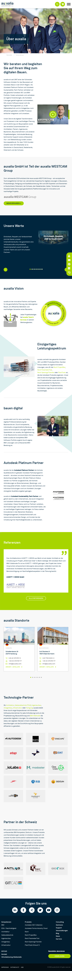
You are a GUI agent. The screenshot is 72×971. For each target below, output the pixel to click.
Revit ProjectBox (59, 367)
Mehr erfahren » (13, 203)
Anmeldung (59, 956)
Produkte (28, 922)
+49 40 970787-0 (14, 658)
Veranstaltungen (62, 930)
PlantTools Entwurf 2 (32, 945)
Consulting (60, 922)
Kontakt (4, 954)
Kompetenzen (6, 922)
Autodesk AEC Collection (33, 925)
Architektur (10, 705)
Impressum (5, 967)
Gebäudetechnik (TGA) (23, 705)
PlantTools (62, 372)
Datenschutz (14, 967)
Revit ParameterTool (44, 370)
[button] (30, 269)
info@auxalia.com (15, 664)
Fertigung (29, 708)
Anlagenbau (8, 708)
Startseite (9, 55)
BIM (2, 925)
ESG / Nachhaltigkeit (8, 928)
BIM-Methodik (35, 716)
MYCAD (4, 951)
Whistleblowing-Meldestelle (11, 957)
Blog (57, 933)
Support (59, 928)
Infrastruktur (17, 708)
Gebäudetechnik (7, 935)
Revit (26, 932)
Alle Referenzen (36, 598)
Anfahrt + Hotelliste (13, 667)
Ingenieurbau (36, 705)
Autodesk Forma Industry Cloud (36, 928)
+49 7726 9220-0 (48, 658)
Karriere (59, 939)
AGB (22, 967)
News (58, 936)
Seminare (59, 925)
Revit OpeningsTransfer (45, 372)
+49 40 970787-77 (15, 661)
